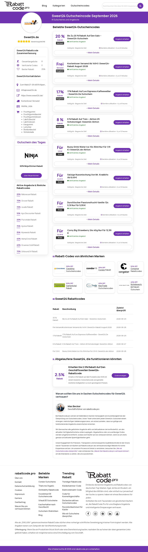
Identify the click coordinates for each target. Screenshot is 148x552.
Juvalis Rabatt (25, 207)
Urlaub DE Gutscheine (48, 500)
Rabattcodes (136, 268)
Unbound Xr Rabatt (27, 251)
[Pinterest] (102, 513)
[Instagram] (95, 513)
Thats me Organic (46, 486)
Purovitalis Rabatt (26, 219)
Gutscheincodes (80, 5)
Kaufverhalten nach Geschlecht (47, 505)
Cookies (18, 490)
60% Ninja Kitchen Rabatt (31, 166)
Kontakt (18, 482)
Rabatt (104, 268)
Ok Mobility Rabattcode (49, 490)
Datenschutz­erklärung (24, 486)
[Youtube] (117, 513)
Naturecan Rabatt (26, 194)
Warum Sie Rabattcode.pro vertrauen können (111, 451)
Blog (44, 5)
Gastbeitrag (20, 502)
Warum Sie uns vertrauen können (22, 507)
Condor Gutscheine (47, 481)
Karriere (18, 498)
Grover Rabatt (25, 200)
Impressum (20, 494)
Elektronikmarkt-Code (72, 490)
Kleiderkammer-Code (71, 486)
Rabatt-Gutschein (136, 286)
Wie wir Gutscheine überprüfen (70, 514)
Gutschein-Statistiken (48, 511)
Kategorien (59, 5)
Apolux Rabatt (25, 226)
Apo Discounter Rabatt (29, 213)
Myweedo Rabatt (26, 232)
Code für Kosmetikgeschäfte (71, 495)
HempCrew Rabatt (27, 238)
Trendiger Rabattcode (71, 481)
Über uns (19, 478)
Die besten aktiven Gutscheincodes (70, 501)
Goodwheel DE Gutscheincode (45, 495)
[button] (140, 6)
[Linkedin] (110, 513)
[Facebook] (88, 513)
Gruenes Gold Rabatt (28, 245)
